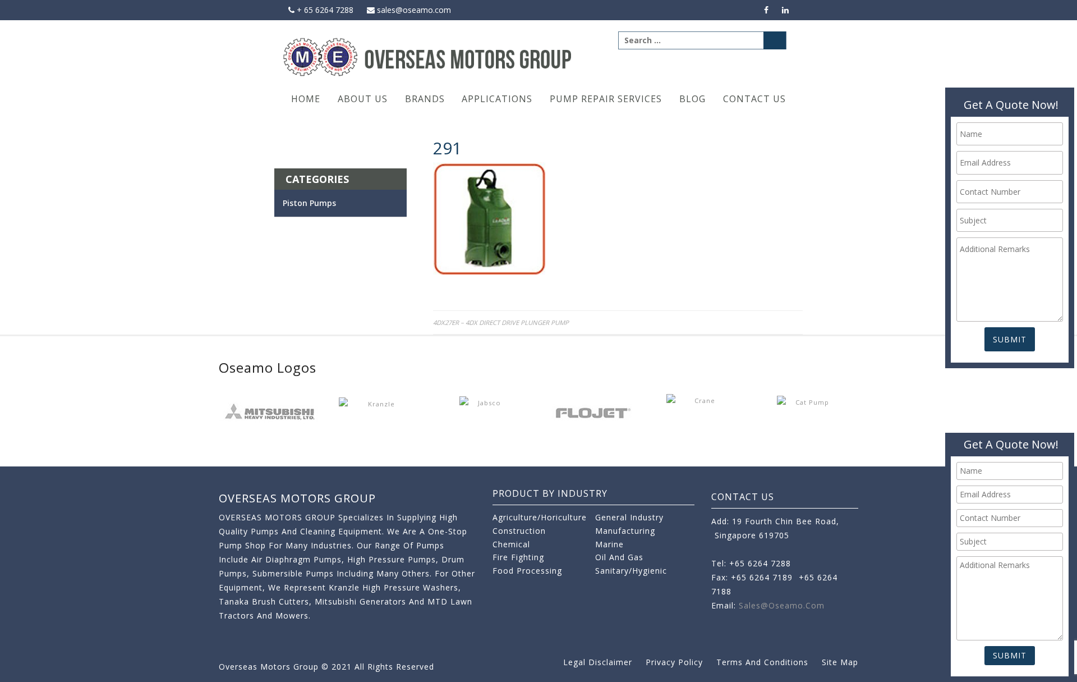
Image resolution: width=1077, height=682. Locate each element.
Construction (519, 530)
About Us (363, 99)
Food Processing (527, 570)
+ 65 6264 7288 (323, 9)
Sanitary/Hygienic (631, 570)
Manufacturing (625, 530)
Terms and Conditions (762, 662)
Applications (497, 99)
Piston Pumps (309, 203)
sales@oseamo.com (413, 9)
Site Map (840, 662)
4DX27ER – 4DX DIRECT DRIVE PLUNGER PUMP (501, 322)
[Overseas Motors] (428, 56)
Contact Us (754, 99)
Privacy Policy (674, 662)
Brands (425, 99)
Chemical (511, 544)
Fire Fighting (518, 557)
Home (305, 99)
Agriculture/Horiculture (540, 517)
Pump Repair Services (606, 99)
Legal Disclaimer (597, 662)
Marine (609, 544)
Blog (692, 99)
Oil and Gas (619, 557)
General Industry (629, 517)
